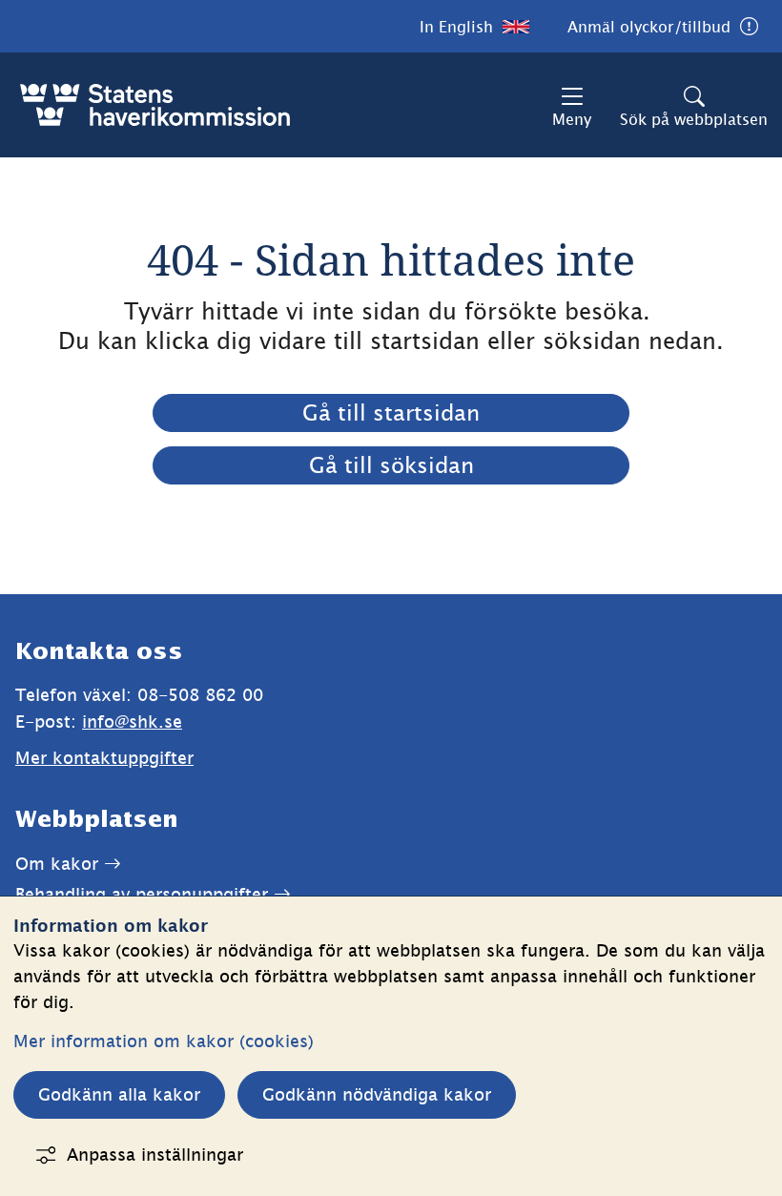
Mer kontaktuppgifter (104, 758)
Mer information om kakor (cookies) (163, 1041)
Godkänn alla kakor (119, 1094)
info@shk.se (132, 721)
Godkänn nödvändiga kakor (376, 1094)
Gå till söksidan (391, 465)
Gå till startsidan (391, 413)
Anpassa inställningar (155, 1154)
